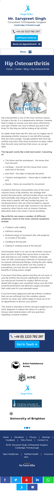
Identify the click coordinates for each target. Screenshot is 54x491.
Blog (26, 69)
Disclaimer (19, 437)
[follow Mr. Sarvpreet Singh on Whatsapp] (48, 480)
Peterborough (33, 25)
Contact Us (42, 440)
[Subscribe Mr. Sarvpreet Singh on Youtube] (27, 480)
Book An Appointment (25, 44)
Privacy (33, 437)
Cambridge (19, 25)
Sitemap (46, 437)
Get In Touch (25, 344)
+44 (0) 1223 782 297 (28, 31)
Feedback (10, 440)
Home (9, 69)
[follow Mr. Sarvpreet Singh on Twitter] (16, 480)
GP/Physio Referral (26, 37)
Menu (23, 51)
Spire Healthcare (11, 454)
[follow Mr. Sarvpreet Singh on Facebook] (5, 480)
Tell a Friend (26, 440)
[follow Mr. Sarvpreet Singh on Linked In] (38, 480)
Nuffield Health (31, 454)
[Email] (32, 487)
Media (18, 69)
